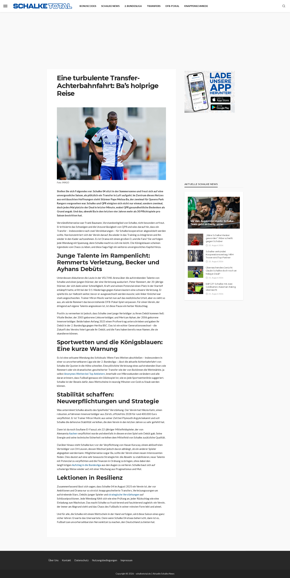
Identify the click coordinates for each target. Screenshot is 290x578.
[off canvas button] (5, 6)
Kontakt (66, 560)
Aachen (73, 433)
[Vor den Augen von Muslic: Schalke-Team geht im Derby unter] (214, 213)
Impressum (126, 560)
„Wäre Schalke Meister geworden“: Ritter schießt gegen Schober (219, 238)
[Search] (284, 6)
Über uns (54, 560)
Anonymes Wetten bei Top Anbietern (84, 373)
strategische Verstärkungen (123, 494)
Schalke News (110, 6)
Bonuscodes (88, 6)
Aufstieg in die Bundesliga (86, 464)
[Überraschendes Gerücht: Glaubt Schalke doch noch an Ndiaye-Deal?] (195, 272)
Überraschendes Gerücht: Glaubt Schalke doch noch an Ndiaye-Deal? (221, 270)
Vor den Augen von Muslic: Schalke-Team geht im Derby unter (212, 223)
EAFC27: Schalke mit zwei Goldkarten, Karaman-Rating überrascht (221, 286)
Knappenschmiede (196, 6)
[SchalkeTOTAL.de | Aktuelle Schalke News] (42, 6)
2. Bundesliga (133, 6)
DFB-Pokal (172, 6)
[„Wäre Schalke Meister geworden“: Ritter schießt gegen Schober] (195, 239)
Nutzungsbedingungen (104, 560)
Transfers (153, 6)
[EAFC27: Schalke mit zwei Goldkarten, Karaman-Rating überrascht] (195, 288)
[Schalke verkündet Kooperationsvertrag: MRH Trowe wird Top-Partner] (195, 256)
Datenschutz (81, 560)
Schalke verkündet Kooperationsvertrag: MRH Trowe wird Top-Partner (220, 254)
